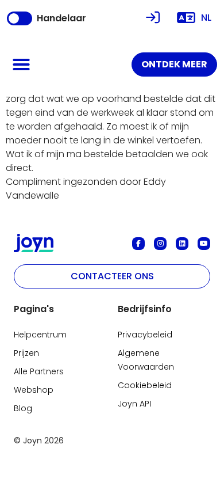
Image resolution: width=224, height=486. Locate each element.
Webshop (33, 390)
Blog (23, 408)
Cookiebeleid (145, 385)
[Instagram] (160, 243)
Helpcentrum (40, 334)
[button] (21, 64)
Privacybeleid (145, 334)
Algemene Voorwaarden (146, 360)
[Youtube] (204, 243)
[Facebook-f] (138, 243)
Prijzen (26, 353)
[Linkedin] (182, 243)
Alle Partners (39, 371)
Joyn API (134, 403)
